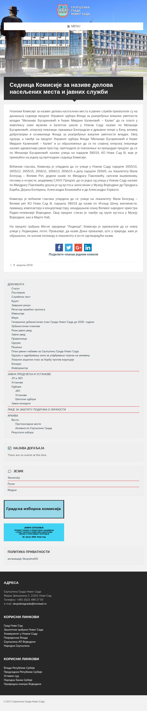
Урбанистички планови (25, 326)
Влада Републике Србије (19, 667)
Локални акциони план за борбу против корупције (42, 359)
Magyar (12, 489)
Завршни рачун (21, 305)
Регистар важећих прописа (28, 309)
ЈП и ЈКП (17, 378)
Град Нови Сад (13, 625)
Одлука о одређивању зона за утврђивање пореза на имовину (50, 355)
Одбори (16, 386)
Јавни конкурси (21, 403)
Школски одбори (25, 399)
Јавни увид (18, 334)
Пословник (18, 292)
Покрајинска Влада (16, 637)
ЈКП (17, 390)
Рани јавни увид (21, 330)
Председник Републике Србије (23, 671)
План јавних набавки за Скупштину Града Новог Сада (45, 351)
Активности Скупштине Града (33, 428)
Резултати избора (22, 432)
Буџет (15, 300)
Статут (15, 288)
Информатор (19, 368)
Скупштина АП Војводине (20, 641)
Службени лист (20, 296)
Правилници (19, 338)
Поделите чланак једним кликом (73, 254)
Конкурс (16, 363)
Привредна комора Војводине (22, 683)
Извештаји (17, 313)
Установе (17, 382)
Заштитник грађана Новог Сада (23, 629)
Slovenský (14, 477)
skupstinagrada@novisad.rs (30, 603)
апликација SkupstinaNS (23, 558)
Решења (16, 347)
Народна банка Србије (18, 679)
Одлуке (16, 342)
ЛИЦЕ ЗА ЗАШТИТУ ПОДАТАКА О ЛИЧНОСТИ (37, 409)
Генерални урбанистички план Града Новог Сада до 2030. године (52, 321)
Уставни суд (11, 675)
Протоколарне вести (28, 423)
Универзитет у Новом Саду (21, 633)
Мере (14, 317)
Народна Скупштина (16, 645)
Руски (11, 483)
